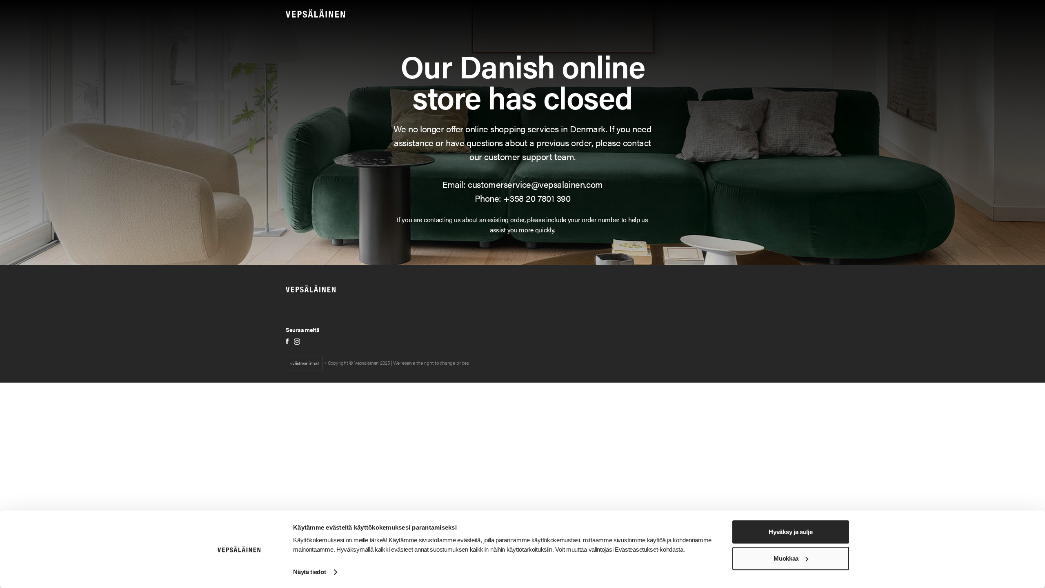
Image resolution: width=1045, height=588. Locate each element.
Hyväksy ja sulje (790, 531)
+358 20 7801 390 (536, 198)
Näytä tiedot (309, 571)
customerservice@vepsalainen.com (535, 184)
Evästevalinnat (304, 363)
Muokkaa (786, 558)
